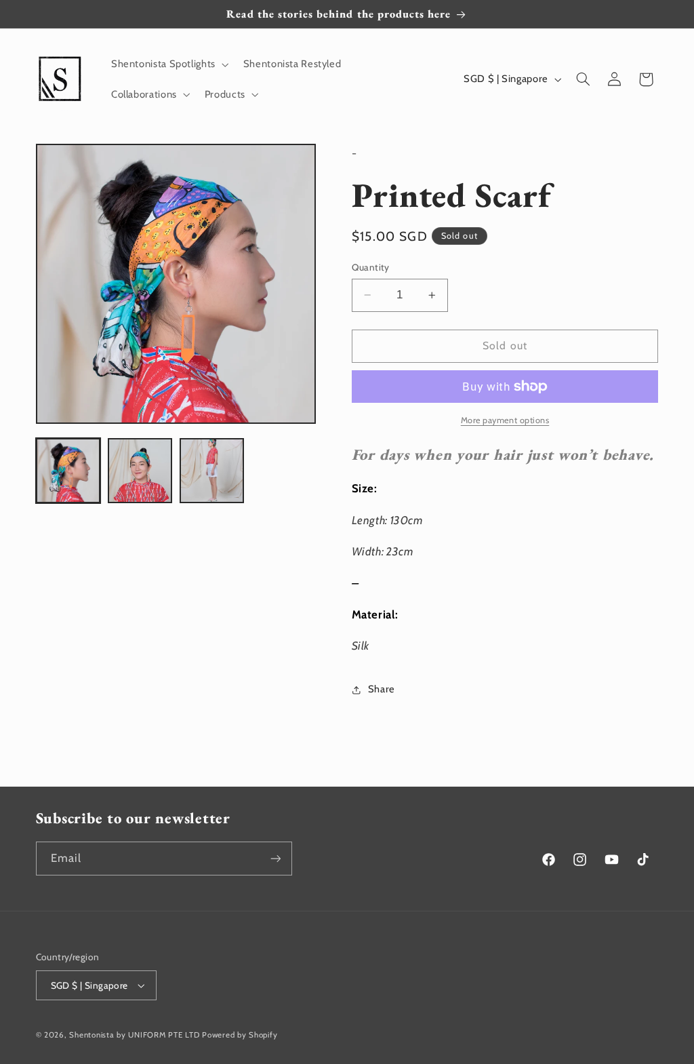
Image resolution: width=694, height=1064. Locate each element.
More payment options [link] (505, 420)
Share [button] (381, 689)
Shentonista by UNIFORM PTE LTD (134, 1035)
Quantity (371, 267)
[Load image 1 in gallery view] (68, 470)
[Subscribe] (275, 858)
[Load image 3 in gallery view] (212, 470)
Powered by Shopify (239, 1035)
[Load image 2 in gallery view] (140, 470)
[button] (168, 64)
